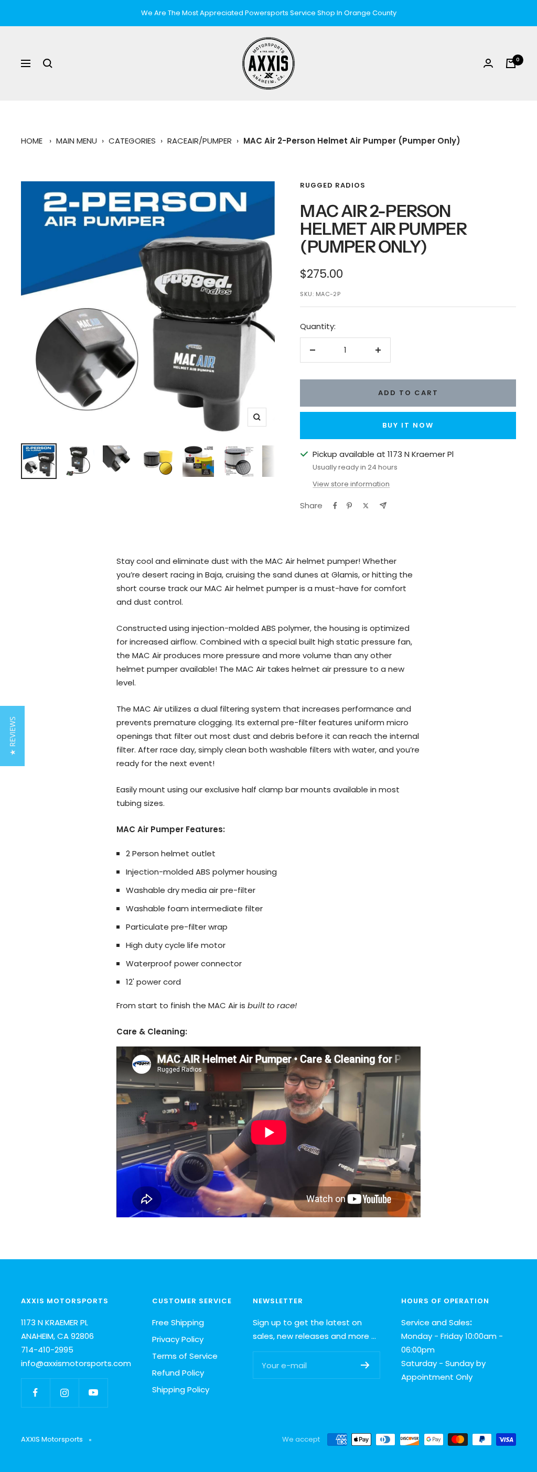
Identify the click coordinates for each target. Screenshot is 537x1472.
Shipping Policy (180, 1389)
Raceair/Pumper (199, 140)
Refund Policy (178, 1372)
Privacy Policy (177, 1339)
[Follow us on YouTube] (93, 1392)
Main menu (76, 140)
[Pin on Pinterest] (349, 505)
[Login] (488, 63)
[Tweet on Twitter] (365, 505)
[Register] (365, 1365)
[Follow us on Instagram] (64, 1392)
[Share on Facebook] (335, 505)
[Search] (47, 63)
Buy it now (408, 425)
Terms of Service (185, 1355)
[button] (12, 736)
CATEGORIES (132, 140)
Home (31, 140)
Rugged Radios (333, 185)
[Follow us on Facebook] (35, 1392)
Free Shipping (178, 1322)
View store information (351, 484)
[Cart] (511, 63)
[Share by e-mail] (383, 505)
